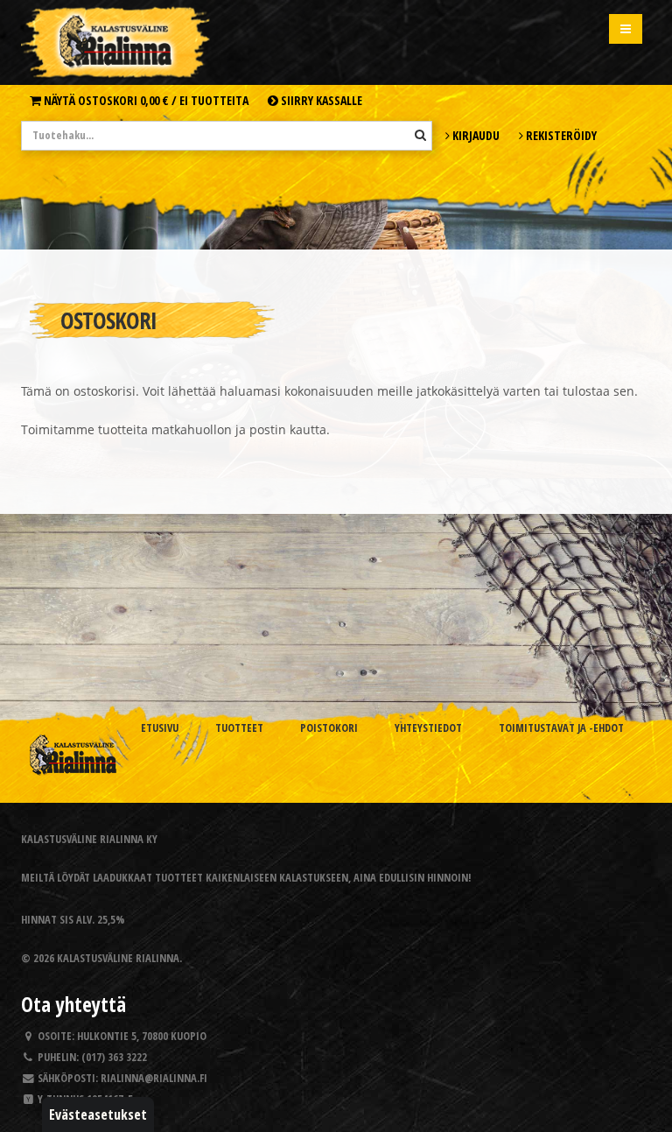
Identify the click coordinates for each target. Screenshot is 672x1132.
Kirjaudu (475, 135)
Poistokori (329, 728)
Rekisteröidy (560, 135)
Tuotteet (239, 728)
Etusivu (159, 728)
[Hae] (420, 135)
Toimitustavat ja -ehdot (561, 728)
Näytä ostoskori (144, 100)
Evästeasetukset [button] (98, 1114)
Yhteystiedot (428, 728)
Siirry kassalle (320, 100)
